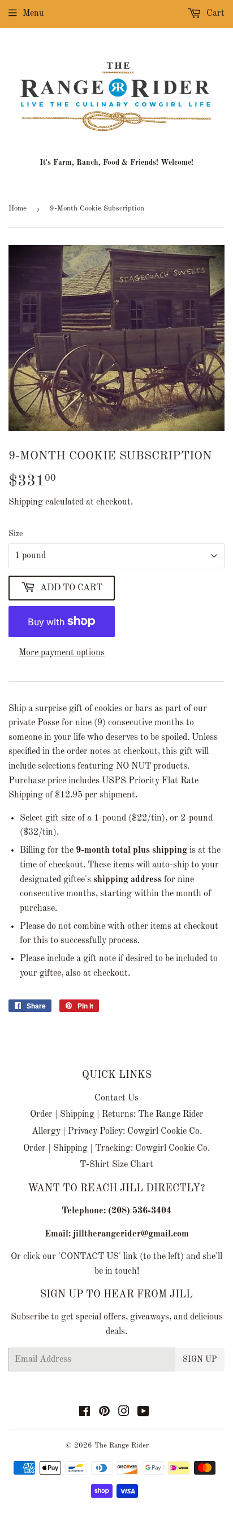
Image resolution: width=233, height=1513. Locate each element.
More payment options (62, 652)
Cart (214, 13)
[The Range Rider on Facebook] (84, 1413)
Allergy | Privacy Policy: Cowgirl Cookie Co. (117, 1131)
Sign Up (200, 1359)
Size (15, 534)
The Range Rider (121, 1445)
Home (17, 208)
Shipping (25, 502)
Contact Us (116, 1098)
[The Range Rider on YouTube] (143, 1413)
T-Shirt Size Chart (116, 1164)
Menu (33, 13)
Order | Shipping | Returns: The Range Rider (117, 1114)
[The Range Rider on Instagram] (124, 1413)
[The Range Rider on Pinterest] (104, 1413)
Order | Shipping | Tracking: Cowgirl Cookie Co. (116, 1148)
